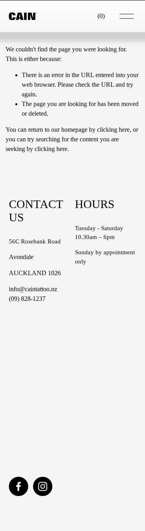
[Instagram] (42, 486)
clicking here (113, 129)
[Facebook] (18, 486)
